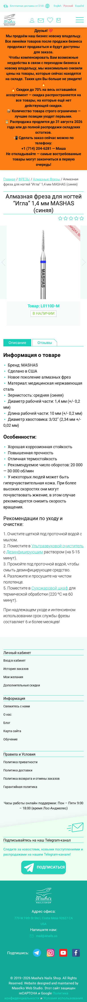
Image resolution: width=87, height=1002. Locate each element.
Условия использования (63, 998)
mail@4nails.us (46, 936)
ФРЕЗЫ (24, 179)
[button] (83, 262)
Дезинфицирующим (24, 552)
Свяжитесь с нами (16, 706)
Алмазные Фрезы (46, 179)
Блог (6, 723)
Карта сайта (12, 731)
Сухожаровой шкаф (49, 588)
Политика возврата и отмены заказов (31, 778)
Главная (9, 179)
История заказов (16, 669)
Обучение (10, 739)
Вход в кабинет (14, 660)
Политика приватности (20, 762)
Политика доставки (17, 770)
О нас (7, 714)
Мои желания (13, 677)
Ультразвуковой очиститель (57, 546)
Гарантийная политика (20, 787)
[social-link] (37, 953)
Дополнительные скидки (21, 685)
